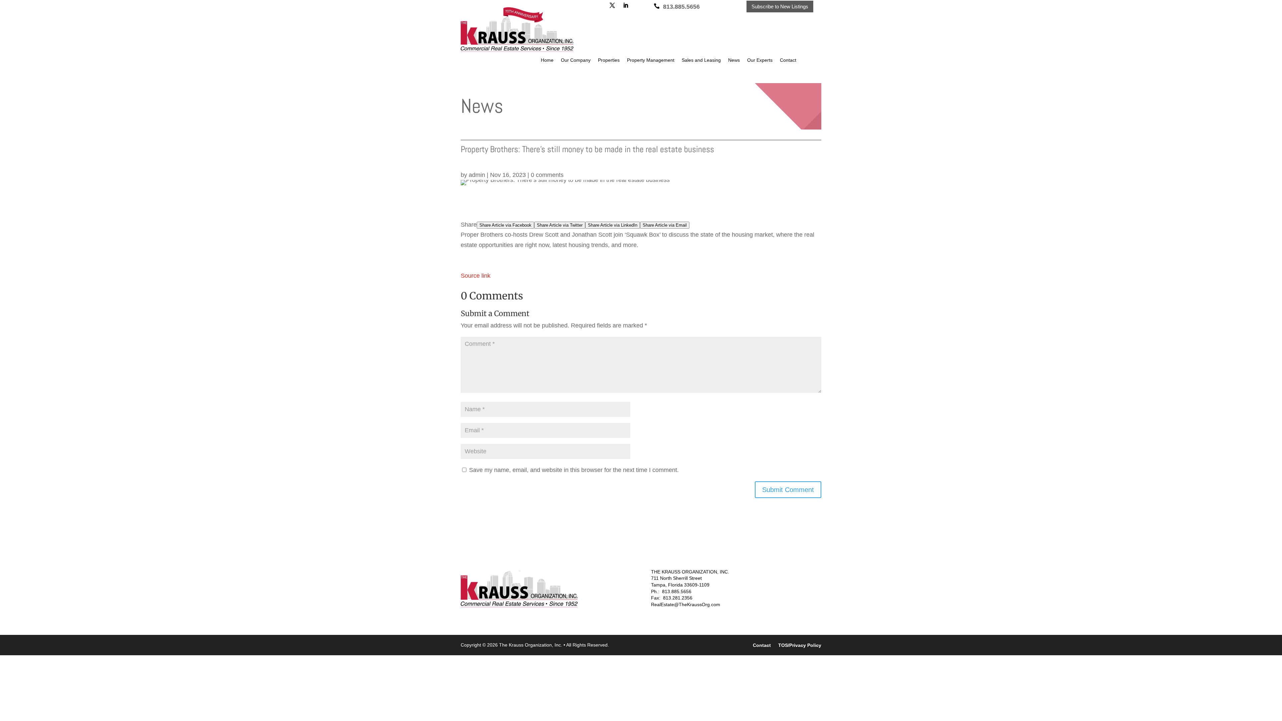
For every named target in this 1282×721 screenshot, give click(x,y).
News (734, 60)
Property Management (650, 60)
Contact (788, 60)
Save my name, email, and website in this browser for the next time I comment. (574, 470)
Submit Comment (788, 489)
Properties (609, 60)
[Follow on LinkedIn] (625, 5)
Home (547, 60)
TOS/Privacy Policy (799, 645)
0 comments (547, 175)
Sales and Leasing (701, 60)
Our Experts (760, 60)
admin (477, 175)
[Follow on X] (612, 5)
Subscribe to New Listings (780, 6)
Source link (475, 275)
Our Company (576, 60)
